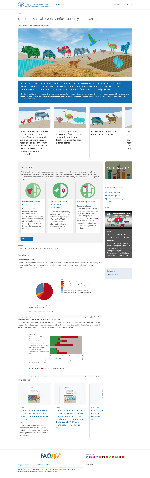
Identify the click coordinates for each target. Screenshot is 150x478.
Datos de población (86, 201)
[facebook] (90, 457)
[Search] (130, 4)
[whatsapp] (116, 457)
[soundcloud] (100, 457)
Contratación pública (50, 472)
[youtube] (123, 457)
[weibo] (113, 457)
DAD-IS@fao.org (113, 274)
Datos (24, 25)
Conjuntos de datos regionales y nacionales (59, 204)
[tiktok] (103, 457)
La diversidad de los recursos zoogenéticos (118, 236)
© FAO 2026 (89, 464)
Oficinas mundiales (44, 465)
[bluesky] (87, 457)
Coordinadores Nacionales (39, 25)
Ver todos (25, 239)
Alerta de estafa (54, 469)
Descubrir (60, 4)
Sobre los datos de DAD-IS (118, 169)
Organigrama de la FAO (26, 465)
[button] (129, 134)
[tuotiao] (107, 457)
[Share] (127, 4)
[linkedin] (97, 457)
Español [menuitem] (117, 4)
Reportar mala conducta (68, 469)
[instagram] (93, 457)
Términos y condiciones (39, 469)
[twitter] (120, 457)
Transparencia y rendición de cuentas (30, 472)
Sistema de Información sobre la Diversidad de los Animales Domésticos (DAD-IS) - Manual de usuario (34, 415)
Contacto (27, 469)
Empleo (20, 469)
